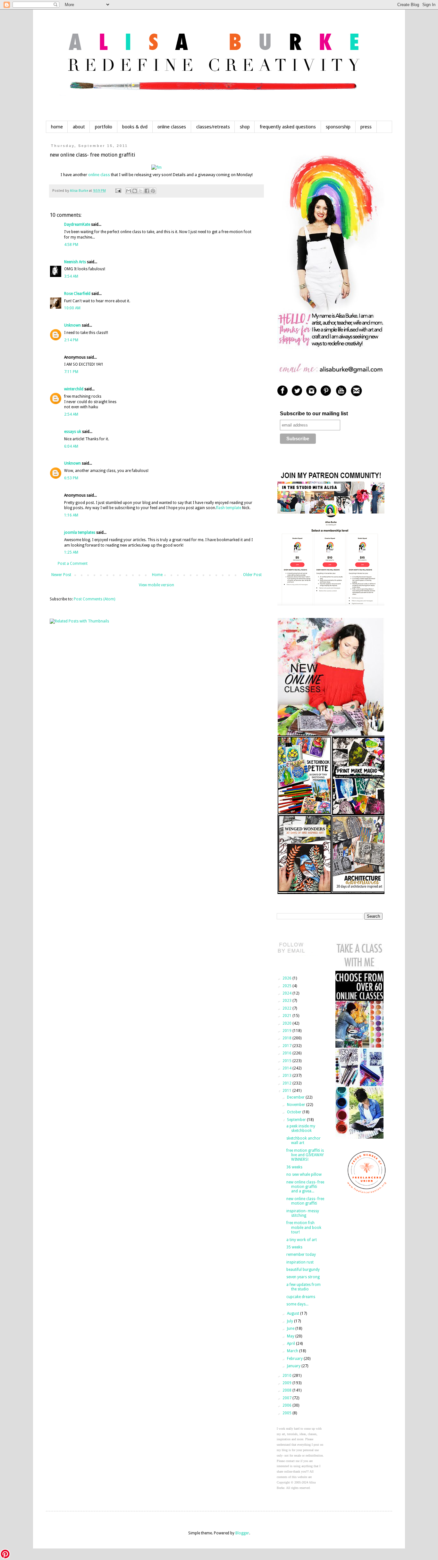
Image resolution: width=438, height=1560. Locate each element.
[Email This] (128, 191)
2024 (287, 993)
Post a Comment (73, 563)
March (293, 1351)
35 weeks (294, 1247)
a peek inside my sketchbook (300, 1128)
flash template (228, 508)
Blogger (242, 1533)
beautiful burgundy (303, 1269)
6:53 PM (71, 478)
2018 (287, 1038)
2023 (287, 1000)
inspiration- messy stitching (302, 1213)
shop (245, 127)
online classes (171, 127)
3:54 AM (71, 276)
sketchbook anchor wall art (303, 1140)
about (79, 127)
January (294, 1366)
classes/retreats (213, 127)
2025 (287, 986)
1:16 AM (71, 515)
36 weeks (294, 1167)
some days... (297, 1304)
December (296, 1097)
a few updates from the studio (303, 1286)
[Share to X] (141, 191)
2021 (287, 1015)
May (291, 1336)
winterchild (73, 389)
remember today (301, 1254)
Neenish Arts (75, 262)
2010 (287, 1375)
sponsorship (338, 127)
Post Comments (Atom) (94, 599)
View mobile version (156, 585)
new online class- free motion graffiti (305, 1201)
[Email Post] (118, 191)
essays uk (72, 431)
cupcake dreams (300, 1297)
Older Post (252, 575)
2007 (287, 1398)
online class (98, 174)
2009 (287, 1383)
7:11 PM (71, 372)
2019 (287, 1030)
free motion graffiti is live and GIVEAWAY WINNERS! (305, 1155)
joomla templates (79, 532)
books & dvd (134, 127)
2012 (287, 1083)
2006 (287, 1405)
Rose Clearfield (77, 293)
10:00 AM (72, 308)
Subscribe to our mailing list (314, 413)
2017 (287, 1046)
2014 (287, 1068)
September (297, 1119)
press (366, 127)
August (293, 1313)
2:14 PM (71, 340)
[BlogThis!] (134, 191)
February (295, 1358)
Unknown (72, 325)
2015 (287, 1061)
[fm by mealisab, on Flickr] (156, 167)
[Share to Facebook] (147, 191)
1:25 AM (71, 552)
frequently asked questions (288, 127)
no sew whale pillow (304, 1174)
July (290, 1321)
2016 (287, 1053)
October (294, 1112)
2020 (287, 1023)
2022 (287, 1008)
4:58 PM (71, 244)
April (291, 1343)
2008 (287, 1390)
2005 (287, 1413)
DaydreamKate (77, 224)
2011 (287, 1090)
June (291, 1328)
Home (157, 575)
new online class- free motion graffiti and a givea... (305, 1187)
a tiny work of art (301, 1240)
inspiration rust (300, 1262)
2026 (287, 978)
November (296, 1104)
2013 (287, 1075)
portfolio (103, 127)
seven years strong (303, 1277)
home (57, 127)
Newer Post (61, 575)
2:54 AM (71, 414)
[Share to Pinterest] (153, 191)
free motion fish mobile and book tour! (303, 1227)
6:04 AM (71, 446)
